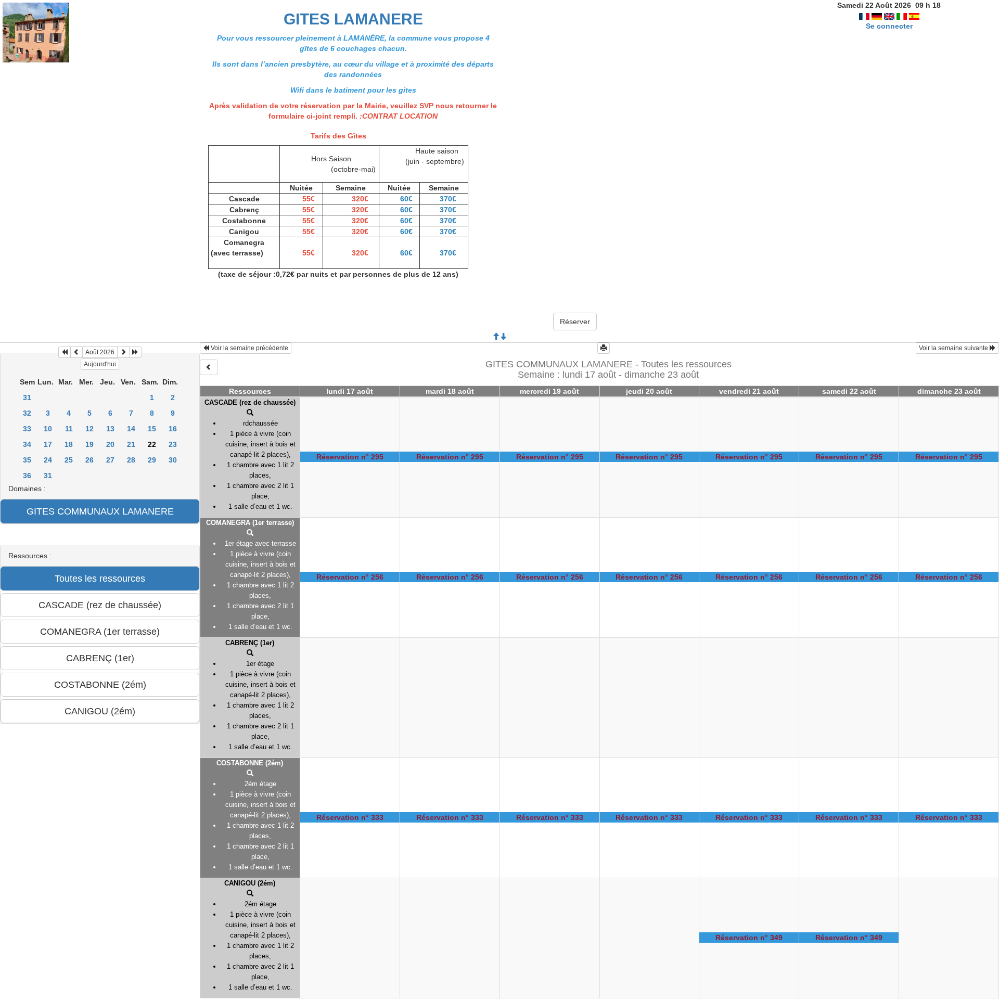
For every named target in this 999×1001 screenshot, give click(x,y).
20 (110, 444)
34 (27, 444)
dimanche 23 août (949, 391)
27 (110, 460)
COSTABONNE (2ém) (249, 763)
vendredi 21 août (749, 391)
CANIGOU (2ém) (249, 883)
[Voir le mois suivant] (123, 352)
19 (89, 444)
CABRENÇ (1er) (249, 643)
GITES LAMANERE (353, 19)
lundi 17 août (349, 391)
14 (131, 429)
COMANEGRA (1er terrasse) (250, 523)
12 (89, 429)
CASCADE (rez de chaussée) (250, 402)
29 (152, 460)
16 (173, 429)
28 (131, 460)
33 (27, 429)
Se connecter (889, 26)
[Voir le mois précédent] (76, 352)
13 (110, 429)
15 (152, 429)
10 (48, 429)
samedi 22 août (849, 391)
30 (173, 460)
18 (69, 444)
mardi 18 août (450, 391)
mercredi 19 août (549, 391)
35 (27, 460)
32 (27, 413)
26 (89, 460)
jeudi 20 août (649, 391)
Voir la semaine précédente (248, 348)
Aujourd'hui (100, 364)
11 (69, 429)
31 (27, 397)
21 (131, 444)
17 (48, 444)
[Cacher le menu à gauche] (208, 367)
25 (69, 460)
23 (173, 444)
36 (27, 475)
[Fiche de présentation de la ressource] (250, 413)
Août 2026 (99, 352)
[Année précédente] (64, 352)
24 (48, 460)
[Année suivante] (135, 352)
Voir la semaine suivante (954, 348)
